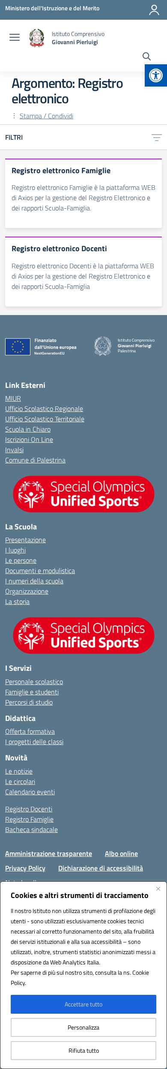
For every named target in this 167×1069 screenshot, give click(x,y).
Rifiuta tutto (84, 1050)
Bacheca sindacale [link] (31, 829)
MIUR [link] (13, 398)
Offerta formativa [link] (30, 731)
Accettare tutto (83, 1004)
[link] (156, 75)
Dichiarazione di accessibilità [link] (100, 868)
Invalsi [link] (14, 449)
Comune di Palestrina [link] (35, 460)
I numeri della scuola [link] (34, 581)
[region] (83, 975)
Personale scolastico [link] (34, 681)
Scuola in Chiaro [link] (28, 429)
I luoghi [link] (15, 550)
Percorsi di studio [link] (29, 702)
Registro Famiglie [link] (29, 819)
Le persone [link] (20, 560)
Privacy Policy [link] (25, 868)
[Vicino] (158, 888)
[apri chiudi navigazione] (14, 38)
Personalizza (83, 1027)
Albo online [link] (121, 853)
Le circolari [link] (20, 781)
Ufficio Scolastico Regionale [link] (44, 408)
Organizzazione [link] (26, 591)
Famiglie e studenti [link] (32, 692)
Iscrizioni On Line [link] (29, 439)
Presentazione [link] (25, 539)
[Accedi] (154, 9)
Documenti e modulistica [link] (40, 570)
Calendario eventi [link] (30, 792)
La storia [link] (17, 601)
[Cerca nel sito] (146, 57)
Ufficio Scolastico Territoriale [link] (44, 419)
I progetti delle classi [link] (34, 741)
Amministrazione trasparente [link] (48, 853)
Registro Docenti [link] (28, 809)
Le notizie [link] (19, 771)
